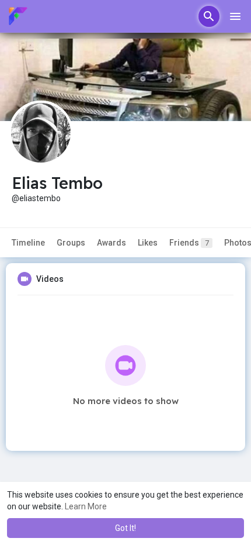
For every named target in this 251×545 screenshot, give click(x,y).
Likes (148, 242)
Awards (111, 242)
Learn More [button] (86, 506)
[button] (208, 16)
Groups (71, 242)
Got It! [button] (125, 528)
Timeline (28, 242)
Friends (189, 242)
